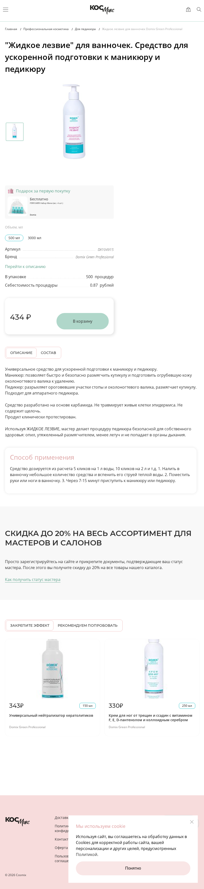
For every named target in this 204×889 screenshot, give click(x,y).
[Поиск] (199, 9)
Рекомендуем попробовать (87, 625)
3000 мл (34, 237)
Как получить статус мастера (32, 579)
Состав (48, 353)
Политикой (86, 854)
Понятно (133, 868)
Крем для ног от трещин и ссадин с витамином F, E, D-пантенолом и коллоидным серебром (150, 717)
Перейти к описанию (25, 266)
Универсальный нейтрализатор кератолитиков (51, 715)
